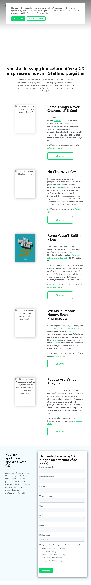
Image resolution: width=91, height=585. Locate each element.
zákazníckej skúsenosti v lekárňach (64, 328)
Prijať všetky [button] (18, 18)
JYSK (59, 271)
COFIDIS (57, 120)
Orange (59, 187)
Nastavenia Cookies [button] (36, 18)
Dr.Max (56, 340)
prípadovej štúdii (54, 148)
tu (47, 13)
